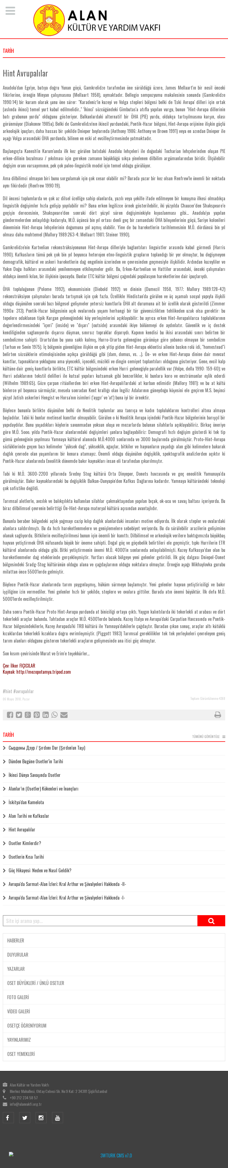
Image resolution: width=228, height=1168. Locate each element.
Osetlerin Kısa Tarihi (26, 856)
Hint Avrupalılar (22, 829)
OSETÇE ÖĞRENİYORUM (26, 1025)
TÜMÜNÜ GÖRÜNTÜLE (206, 736)
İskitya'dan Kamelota (26, 802)
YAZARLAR (16, 968)
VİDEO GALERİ (18, 1011)
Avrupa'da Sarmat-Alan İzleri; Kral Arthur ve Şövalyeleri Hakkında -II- (67, 884)
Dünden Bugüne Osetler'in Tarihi (36, 761)
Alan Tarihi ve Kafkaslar (29, 816)
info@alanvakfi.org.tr (26, 1104)
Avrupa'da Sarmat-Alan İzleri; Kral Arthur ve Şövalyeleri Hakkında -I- (67, 897)
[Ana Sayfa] (114, 19)
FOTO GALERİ (18, 997)
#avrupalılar (23, 691)
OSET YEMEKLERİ (21, 1054)
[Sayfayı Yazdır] (217, 715)
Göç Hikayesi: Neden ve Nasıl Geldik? (40, 870)
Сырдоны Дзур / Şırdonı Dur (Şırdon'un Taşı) (47, 747)
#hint (7, 691)
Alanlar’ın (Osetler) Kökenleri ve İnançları (43, 788)
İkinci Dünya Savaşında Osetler (35, 775)
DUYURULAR (17, 954)
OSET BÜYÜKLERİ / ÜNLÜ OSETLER (35, 983)
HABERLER (15, 940)
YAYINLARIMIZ (19, 1039)
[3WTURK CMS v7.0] (114, 1155)
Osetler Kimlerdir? (25, 843)
